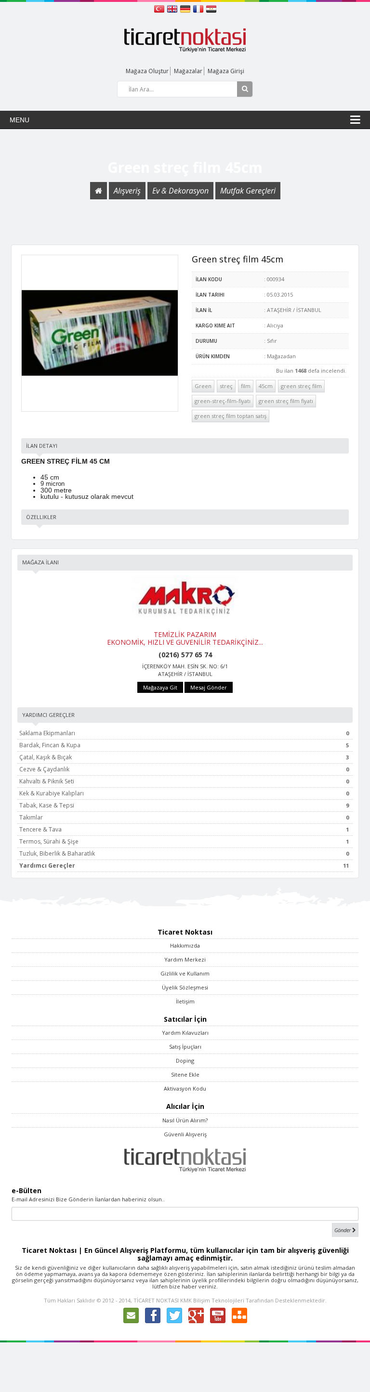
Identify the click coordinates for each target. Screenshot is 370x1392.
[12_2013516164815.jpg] (99, 333)
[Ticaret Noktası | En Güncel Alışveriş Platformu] (185, 39)
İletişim (185, 1001)
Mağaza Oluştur (147, 71)
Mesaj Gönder (208, 687)
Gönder (343, 1230)
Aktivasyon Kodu (185, 1088)
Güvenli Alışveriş (185, 1134)
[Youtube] (217, 1314)
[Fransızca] (199, 8)
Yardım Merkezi (185, 959)
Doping (185, 1060)
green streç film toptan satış (230, 415)
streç (226, 386)
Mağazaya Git (160, 687)
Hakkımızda (185, 945)
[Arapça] (211, 8)
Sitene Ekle (185, 1074)
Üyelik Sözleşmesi (185, 987)
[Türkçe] (160, 8)
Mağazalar (188, 71)
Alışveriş (127, 190)
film (246, 386)
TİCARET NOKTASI (156, 1300)
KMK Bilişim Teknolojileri (212, 1300)
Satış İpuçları (185, 1046)
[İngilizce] (173, 8)
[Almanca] (186, 8)
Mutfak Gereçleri (248, 190)
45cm (266, 386)
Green (203, 386)
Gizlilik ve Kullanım (185, 973)
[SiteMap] (239, 1314)
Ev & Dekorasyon (180, 190)
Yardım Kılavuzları (185, 1032)
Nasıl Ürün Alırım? (185, 1120)
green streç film (301, 386)
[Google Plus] (196, 1314)
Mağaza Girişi (226, 71)
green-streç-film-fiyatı (223, 400)
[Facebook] (152, 1314)
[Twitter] (174, 1314)
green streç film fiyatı (286, 400)
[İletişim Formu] (131, 1314)
